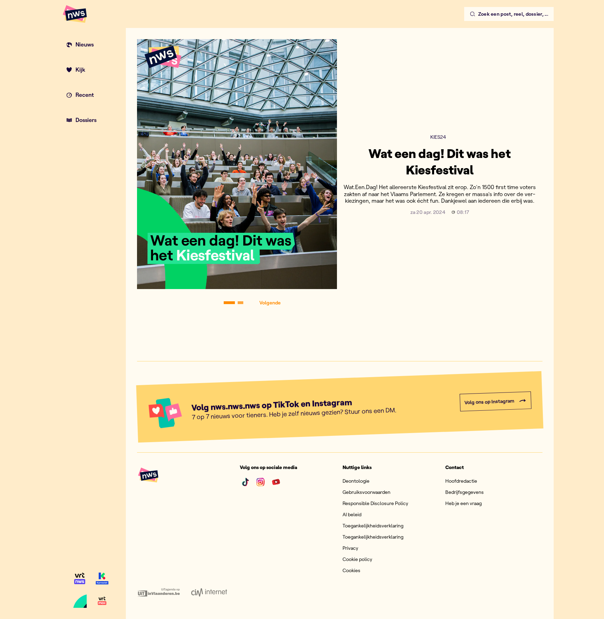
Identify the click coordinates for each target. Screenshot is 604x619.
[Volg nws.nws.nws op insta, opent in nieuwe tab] (260, 482)
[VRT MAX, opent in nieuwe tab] (102, 601)
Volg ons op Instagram (489, 402)
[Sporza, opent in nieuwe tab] (80, 601)
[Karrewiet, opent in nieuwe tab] (102, 578)
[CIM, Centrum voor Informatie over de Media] (209, 592)
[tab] (229, 302)
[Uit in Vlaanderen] (158, 592)
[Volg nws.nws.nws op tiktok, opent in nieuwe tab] (245, 482)
